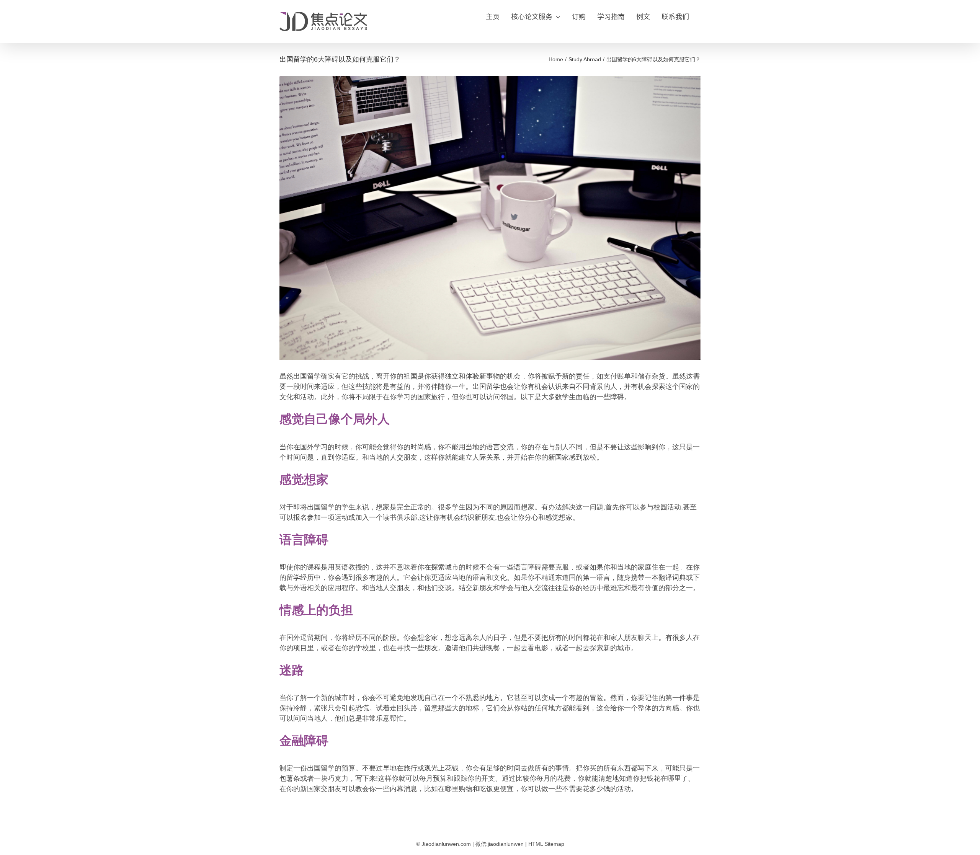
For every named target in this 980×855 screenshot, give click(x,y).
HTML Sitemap (546, 844)
